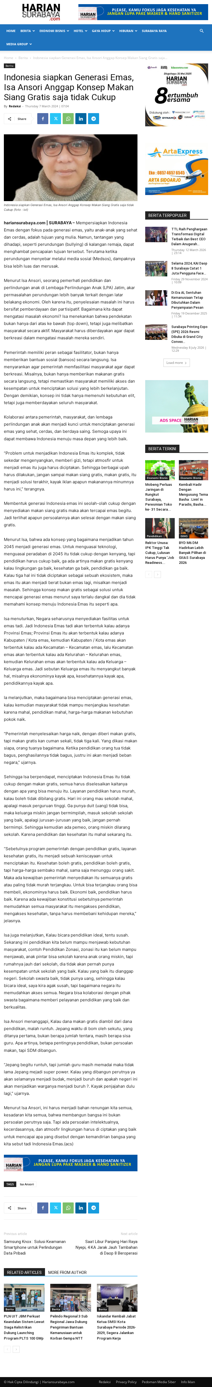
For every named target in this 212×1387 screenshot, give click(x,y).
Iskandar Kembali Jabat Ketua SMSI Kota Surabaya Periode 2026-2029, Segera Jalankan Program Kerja (116, 1327)
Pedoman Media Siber (159, 1382)
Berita (25, 31)
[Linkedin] (80, 118)
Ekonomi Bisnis (52, 31)
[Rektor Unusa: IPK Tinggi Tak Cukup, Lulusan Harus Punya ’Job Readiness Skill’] (160, 528)
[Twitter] (55, 118)
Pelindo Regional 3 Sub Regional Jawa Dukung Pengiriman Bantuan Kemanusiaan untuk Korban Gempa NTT (69, 1327)
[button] (201, 31)
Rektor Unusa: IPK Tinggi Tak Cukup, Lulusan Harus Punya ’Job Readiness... (159, 553)
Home (10, 31)
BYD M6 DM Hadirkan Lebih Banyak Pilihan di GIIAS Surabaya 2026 (192, 553)
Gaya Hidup (101, 31)
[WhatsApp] (68, 118)
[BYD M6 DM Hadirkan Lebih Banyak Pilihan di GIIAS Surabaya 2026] (193, 528)
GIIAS (184, 536)
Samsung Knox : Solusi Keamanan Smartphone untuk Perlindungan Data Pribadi (35, 1247)
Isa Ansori (27, 1184)
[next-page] (16, 1349)
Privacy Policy (126, 1382)
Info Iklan (188, 1382)
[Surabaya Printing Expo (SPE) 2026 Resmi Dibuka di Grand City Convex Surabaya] (156, 332)
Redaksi (15, 106)
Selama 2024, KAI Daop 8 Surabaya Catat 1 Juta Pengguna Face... (189, 268)
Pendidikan (154, 536)
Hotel (78, 31)
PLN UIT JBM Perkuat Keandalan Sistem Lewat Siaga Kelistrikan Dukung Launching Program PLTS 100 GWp (24, 1327)
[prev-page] (7, 1349)
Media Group (17, 44)
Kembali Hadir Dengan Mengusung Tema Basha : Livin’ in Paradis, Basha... (193, 494)
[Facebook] (42, 118)
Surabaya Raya (154, 31)
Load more (174, 362)
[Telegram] (93, 118)
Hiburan (126, 31)
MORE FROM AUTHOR (67, 1272)
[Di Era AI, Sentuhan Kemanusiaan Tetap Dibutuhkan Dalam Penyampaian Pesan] (156, 298)
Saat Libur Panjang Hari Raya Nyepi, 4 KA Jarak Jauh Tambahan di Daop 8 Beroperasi (106, 1247)
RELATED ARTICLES (24, 1272)
